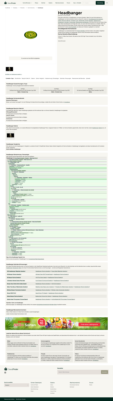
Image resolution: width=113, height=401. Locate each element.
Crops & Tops (53, 391)
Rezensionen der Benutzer (82, 22)
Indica (24, 180)
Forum (68, 3)
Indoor (51, 384)
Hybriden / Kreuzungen (69, 22)
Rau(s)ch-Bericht (66, 20)
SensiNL (27, 165)
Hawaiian (22, 199)
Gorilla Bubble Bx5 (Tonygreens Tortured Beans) (63, 299)
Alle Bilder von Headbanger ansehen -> (13, 74)
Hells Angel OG (13, 216)
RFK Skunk (13, 205)
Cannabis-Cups (74, 20)
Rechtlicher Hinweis (21, 399)
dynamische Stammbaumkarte (36, 259)
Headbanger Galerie (97, 127)
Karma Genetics (31, 7)
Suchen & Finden (34, 384)
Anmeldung (100, 3)
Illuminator (72, 386)
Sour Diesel (17, 158)
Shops (36, 3)
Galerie (50, 3)
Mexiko (30, 177)
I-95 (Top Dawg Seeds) (41, 277)
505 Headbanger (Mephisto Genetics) (16, 271)
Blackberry (18, 218)
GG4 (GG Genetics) (56, 283)
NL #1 (14, 187)
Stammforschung (34, 389)
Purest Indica (16, 189)
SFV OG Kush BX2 (22, 238)
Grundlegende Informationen (96, 19)
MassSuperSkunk (21, 165)
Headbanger (40, 7)
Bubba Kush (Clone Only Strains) (43, 296)
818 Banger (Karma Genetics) (14, 274)
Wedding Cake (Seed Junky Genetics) (45, 286)
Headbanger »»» (11, 158)
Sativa (23, 181)
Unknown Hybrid (19, 166)
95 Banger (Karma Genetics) (14, 277)
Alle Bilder (52, 393)
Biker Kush (32, 158)
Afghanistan (21, 172)
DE (107, 3)
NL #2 (17, 187)
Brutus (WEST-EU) (11, 293)
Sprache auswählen (8, 382)
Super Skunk (14, 170)
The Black (14, 227)
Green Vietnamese (39, 229)
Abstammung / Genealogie (52, 78)
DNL (18, 162)
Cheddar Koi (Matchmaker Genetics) (64, 286)
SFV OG (13, 242)
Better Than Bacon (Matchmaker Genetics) (17, 286)
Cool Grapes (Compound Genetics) (44, 280)
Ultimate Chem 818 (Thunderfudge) (44, 274)
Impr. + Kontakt (77, 3)
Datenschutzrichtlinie (9, 399)
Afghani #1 (19, 247)
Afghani (22, 189)
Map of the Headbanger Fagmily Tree (15, 257)
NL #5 (21, 187)
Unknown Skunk (14, 209)
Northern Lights (25, 205)
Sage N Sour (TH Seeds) (41, 293)
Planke (90, 384)
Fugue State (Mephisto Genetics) (59, 271)
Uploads (88, 78)
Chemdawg (13, 165)
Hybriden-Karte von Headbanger (14, 302)
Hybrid (22, 234)
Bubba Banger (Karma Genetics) (15, 296)
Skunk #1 (16, 172)
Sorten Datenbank (35, 386)
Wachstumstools (59, 3)
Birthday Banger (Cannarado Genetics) (16, 290)
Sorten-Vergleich (89, 20)
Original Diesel (13, 162)
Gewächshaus (53, 389)
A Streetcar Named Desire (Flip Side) (16, 280)
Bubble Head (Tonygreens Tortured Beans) (17, 299)
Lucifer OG (20, 216)
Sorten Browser (26, 3)
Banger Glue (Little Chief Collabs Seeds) (17, 283)
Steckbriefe (81, 20)
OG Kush (13, 218)
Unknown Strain (15, 221)
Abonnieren (104, 372)
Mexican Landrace (21, 229)
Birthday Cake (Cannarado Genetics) (60, 290)
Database (15, 7)
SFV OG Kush (19, 242)
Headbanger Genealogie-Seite (13, 267)
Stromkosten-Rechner (74, 384)
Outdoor (52, 386)
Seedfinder (7, 7)
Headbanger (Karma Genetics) (43, 271)
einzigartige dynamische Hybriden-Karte (47, 304)
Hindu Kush (34, 221)
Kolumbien (25, 177)
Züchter (43, 3)
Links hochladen (72, 27)
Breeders (22, 7)
